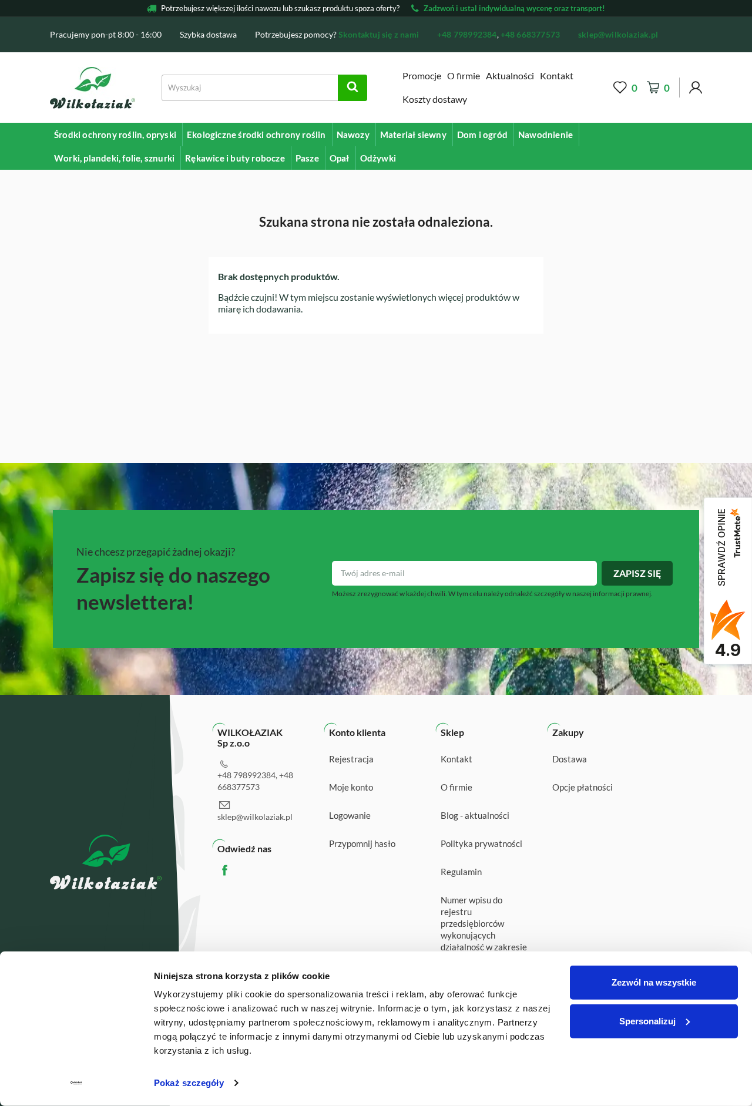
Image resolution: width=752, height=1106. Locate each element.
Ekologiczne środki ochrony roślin (256, 134)
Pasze (307, 158)
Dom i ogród (482, 134)
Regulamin (461, 871)
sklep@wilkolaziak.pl (618, 34)
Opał (340, 158)
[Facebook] (689, 33)
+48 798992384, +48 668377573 (255, 781)
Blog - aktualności (475, 815)
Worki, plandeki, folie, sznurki (114, 158)
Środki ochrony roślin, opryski (115, 134)
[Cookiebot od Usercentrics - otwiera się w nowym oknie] (76, 1083)
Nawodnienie (545, 134)
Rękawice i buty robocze (235, 158)
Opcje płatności (582, 787)
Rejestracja (351, 759)
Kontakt (556, 75)
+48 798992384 (467, 34)
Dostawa (569, 759)
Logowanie (350, 815)
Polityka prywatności (481, 843)
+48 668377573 (530, 34)
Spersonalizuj (647, 1021)
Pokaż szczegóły (189, 1083)
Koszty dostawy (434, 99)
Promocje (421, 75)
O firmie (463, 75)
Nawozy (353, 134)
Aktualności (510, 75)
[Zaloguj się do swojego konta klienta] (695, 87)
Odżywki (378, 158)
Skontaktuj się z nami (378, 34)
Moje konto (351, 787)
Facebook (235, 870)
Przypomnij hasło (362, 843)
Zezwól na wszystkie (654, 982)
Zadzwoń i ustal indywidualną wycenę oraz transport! (514, 8)
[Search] (352, 88)
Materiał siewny (413, 134)
